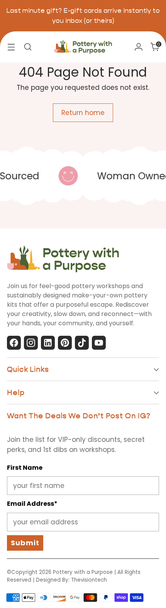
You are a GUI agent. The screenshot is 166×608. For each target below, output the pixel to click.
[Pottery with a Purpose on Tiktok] (82, 344)
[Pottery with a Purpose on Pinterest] (65, 344)
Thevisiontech (89, 580)
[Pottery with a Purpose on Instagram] (31, 344)
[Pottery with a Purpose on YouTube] (99, 344)
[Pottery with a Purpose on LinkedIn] (48, 344)
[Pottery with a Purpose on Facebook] (14, 344)
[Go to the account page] (138, 47)
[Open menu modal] (11, 47)
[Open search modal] (28, 47)
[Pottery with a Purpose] (83, 47)
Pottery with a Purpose (83, 572)
